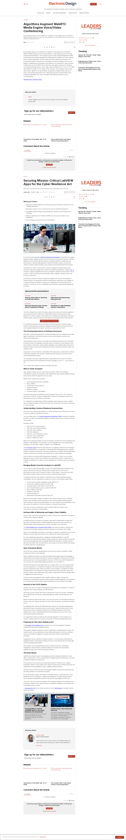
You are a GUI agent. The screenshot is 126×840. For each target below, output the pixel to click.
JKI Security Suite (31, 458)
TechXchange (58, 709)
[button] (24, 4)
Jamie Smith (26, 192)
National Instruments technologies (49, 257)
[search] (27, 4)
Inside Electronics (84, 12)
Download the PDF (30, 709)
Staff (24, 42)
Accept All (119, 837)
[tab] (27, 150)
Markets (48, 12)
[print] (74, 47)
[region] (49, 153)
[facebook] (44, 47)
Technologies (40, 12)
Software (25, 19)
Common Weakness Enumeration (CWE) (50, 427)
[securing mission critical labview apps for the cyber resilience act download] (36, 721)
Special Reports (73, 12)
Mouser (81, 42)
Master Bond (82, 40)
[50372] (62, 721)
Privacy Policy (43, 836)
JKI (38, 192)
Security (25, 176)
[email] (54, 47)
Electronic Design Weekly (60, 12)
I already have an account (49, 167)
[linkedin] (47, 47)
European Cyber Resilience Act (34, 643)
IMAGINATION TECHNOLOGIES (32, 79)
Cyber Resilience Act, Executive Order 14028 (38, 540)
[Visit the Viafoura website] (71, 156)
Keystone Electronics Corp (85, 38)
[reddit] (51, 47)
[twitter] (49, 47)
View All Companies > (90, 45)
